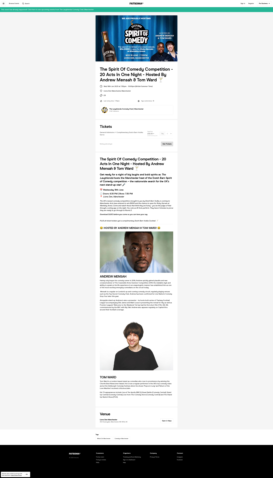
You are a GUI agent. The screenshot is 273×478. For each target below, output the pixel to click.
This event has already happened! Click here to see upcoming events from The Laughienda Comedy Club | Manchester (47, 10)
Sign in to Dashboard (129, 460)
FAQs (97, 462)
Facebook (180, 460)
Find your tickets (101, 460)
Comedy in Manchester (121, 438)
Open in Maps (167, 421)
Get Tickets (167, 144)
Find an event (100, 457)
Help (124, 462)
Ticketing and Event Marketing (132, 457)
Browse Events (14, 3)
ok (27, 474)
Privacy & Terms (154, 457)
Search (27, 3)
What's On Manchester (103, 438)
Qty (162, 133)
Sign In (243, 3)
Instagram (180, 457)
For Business (263, 3)
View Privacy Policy (16, 475)
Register (251, 3)
